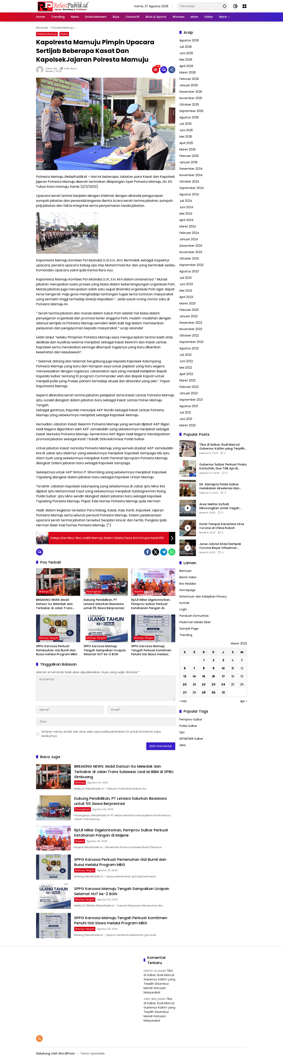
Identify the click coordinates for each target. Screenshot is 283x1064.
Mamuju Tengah (48, 638)
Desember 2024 (191, 169)
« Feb (183, 701)
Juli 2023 (185, 278)
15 (203, 676)
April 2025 (186, 143)
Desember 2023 (190, 246)
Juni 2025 (186, 130)
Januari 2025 (188, 162)
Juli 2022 (185, 355)
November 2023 (190, 252)
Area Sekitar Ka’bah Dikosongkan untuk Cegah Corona (219, 506)
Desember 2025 (190, 92)
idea (182, 745)
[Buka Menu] (244, 6)
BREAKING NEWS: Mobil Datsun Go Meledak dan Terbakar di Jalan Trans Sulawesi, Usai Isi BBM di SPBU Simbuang (58, 604)
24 (223, 685)
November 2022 (190, 329)
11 (233, 668)
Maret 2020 (187, 425)
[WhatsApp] (171, 551)
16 (213, 676)
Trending (185, 635)
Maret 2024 (187, 226)
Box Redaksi (187, 584)
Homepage (187, 590)
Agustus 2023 (189, 271)
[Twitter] (155, 551)
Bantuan (185, 571)
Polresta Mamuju (47, 34)
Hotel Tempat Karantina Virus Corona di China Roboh (221, 526)
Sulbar (64, 34)
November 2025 (190, 98)
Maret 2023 (187, 303)
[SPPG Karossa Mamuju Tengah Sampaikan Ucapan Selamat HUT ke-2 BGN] (105, 628)
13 (184, 676)
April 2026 (186, 66)
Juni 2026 (186, 53)
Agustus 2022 (189, 348)
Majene (138, 591)
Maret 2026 (187, 72)
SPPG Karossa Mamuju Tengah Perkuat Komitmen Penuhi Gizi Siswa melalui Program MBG (151, 650)
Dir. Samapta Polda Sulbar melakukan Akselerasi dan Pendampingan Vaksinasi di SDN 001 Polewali (220, 486)
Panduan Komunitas (194, 616)
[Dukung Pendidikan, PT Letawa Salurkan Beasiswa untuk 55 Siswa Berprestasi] (105, 582)
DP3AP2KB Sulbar (191, 739)
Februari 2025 (189, 156)
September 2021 (191, 400)
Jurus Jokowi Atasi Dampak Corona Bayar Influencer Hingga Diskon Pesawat (220, 546)
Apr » (243, 701)
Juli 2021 (185, 412)
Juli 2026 (185, 47)
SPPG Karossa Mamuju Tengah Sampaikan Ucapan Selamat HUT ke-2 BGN (104, 650)
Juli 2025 (185, 124)
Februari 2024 (189, 233)
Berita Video (188, 577)
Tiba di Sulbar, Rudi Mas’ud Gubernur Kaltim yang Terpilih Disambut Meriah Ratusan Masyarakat (221, 447)
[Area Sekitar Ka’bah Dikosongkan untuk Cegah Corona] (187, 508)
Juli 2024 (185, 201)
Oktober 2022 (189, 335)
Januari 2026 (188, 85)
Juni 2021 (185, 419)
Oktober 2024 (189, 181)
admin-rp (51, 68)
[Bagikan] (171, 69)
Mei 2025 (185, 137)
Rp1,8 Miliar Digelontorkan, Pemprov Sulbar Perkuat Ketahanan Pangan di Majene (150, 604)
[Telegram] (163, 551)
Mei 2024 (185, 214)
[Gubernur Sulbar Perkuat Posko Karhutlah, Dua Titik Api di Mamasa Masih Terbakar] (187, 468)
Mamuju (44, 591)
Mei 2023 (185, 291)
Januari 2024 (188, 239)
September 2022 (191, 342)
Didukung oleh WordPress (55, 1053)
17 (223, 676)
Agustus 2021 (188, 406)
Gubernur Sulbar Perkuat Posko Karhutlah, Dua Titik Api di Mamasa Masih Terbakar (223, 467)
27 (185, 693)
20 (185, 685)
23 (213, 685)
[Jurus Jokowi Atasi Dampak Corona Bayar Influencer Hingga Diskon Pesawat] (187, 548)
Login (183, 609)
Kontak (184, 603)
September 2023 (191, 265)
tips (182, 732)
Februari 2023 (189, 310)
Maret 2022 (187, 380)
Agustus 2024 (189, 194)
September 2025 (191, 111)
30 (213, 693)
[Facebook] (147, 551)
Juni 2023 (186, 284)
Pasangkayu (94, 591)
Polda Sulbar (188, 726)
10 (223, 668)
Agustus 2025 (189, 117)
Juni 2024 (186, 207)
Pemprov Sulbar (190, 719)
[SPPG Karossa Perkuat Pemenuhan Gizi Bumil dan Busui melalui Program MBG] (58, 628)
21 (194, 685)
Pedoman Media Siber (195, 622)
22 (204, 685)
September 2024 (191, 188)
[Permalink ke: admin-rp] (41, 69)
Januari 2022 (188, 393)
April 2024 (186, 220)
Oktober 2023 (189, 258)
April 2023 (186, 297)
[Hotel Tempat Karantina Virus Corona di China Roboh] (187, 528)
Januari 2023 (188, 316)
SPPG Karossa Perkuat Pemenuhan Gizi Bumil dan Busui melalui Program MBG (56, 650)
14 (194, 676)
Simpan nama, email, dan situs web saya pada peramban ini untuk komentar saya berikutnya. (101, 734)
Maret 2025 (187, 149)
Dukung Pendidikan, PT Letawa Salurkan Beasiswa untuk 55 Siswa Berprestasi (103, 604)
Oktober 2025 (189, 104)
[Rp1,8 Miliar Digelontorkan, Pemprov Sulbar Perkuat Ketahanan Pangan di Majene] (153, 582)
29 (204, 693)
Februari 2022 (189, 387)
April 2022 (186, 374)
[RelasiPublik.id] (63, 6)
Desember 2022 (190, 323)
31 (223, 693)
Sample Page (188, 629)
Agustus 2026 (189, 40)
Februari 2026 (189, 79)
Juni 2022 (186, 361)
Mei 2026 (185, 60)
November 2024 (191, 175)
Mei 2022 (185, 367)
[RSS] (39, 1038)
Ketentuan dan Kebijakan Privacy (203, 597)
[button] (224, 6)
